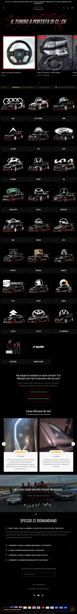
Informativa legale (50, 613)
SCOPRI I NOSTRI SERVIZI (38, 392)
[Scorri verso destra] (43, 84)
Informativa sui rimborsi (33, 611)
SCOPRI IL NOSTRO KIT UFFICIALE (38, 496)
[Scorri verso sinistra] (34, 84)
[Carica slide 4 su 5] (39, 514)
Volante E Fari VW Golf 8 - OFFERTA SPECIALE (48, 73)
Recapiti (42, 613)
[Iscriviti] (53, 574)
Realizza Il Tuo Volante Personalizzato (11, 73)
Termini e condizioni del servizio (64, 611)
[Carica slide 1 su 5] (30, 514)
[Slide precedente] (26, 514)
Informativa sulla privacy (47, 611)
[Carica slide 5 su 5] (41, 514)
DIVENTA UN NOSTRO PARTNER (38, 399)
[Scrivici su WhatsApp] (72, 609)
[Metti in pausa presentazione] (51, 514)
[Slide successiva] (46, 514)
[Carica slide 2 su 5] (33, 514)
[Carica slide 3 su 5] (36, 514)
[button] (4, 8)
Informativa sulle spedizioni (31, 613)
